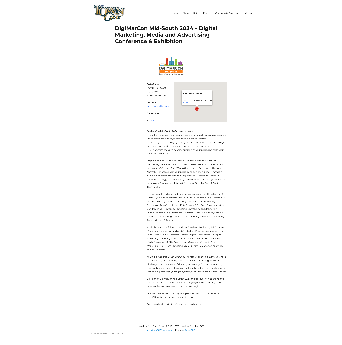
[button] (197, 109)
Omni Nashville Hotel (158, 106)
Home (175, 13)
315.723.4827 (189, 330)
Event (153, 120)
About (186, 13)
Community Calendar (226, 13)
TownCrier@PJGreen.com (159, 330)
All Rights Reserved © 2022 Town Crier (107, 333)
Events (185, 103)
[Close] (209, 93)
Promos (207, 13)
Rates (196, 13)
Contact (249, 13)
